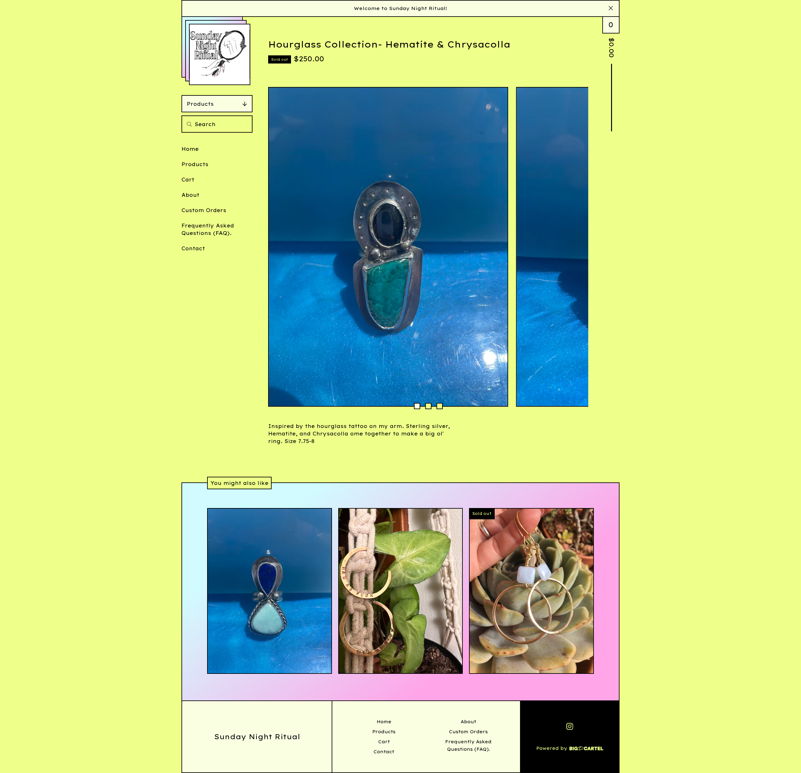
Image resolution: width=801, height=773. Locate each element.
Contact (193, 248)
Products (200, 104)
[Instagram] (569, 726)
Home (190, 149)
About (190, 195)
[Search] (189, 124)
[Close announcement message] (611, 8)
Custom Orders (203, 210)
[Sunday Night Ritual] (219, 54)
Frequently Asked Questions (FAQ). (207, 229)
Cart (187, 179)
